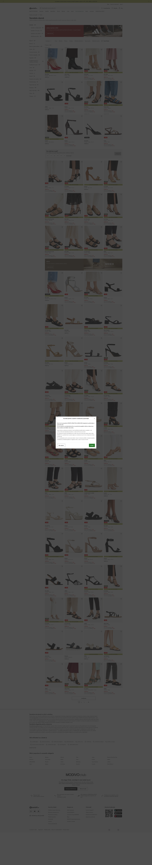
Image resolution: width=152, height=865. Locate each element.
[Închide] (94, 418)
